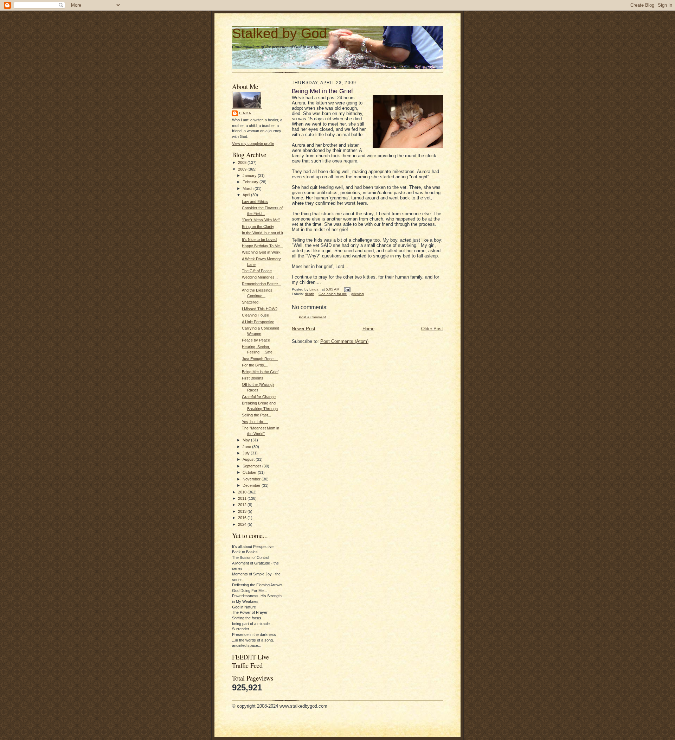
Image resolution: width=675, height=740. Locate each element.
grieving (357, 294)
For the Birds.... (255, 365)
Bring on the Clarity (258, 226)
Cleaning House (255, 315)
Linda (245, 113)
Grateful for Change (259, 397)
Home (368, 328)
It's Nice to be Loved (259, 239)
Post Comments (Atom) (344, 341)
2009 (243, 169)
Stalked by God (279, 33)
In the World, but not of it (262, 233)
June (247, 447)
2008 (243, 162)
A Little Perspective (258, 322)
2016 (243, 518)
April (247, 195)
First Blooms (252, 378)
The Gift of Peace (257, 271)
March (249, 188)
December (252, 485)
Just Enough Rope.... (260, 359)
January (250, 175)
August (249, 459)
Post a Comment (312, 317)
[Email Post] (347, 289)
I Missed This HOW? (259, 309)
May (247, 440)
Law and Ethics (255, 201)
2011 (243, 498)
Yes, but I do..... (255, 422)
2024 (243, 524)
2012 (243, 505)
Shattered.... (252, 302)
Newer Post (303, 328)
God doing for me (333, 294)
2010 (243, 492)
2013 (243, 511)
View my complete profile (253, 143)
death (309, 294)
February (251, 182)
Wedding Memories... (260, 277)
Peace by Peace (256, 340)
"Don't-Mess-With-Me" (261, 220)
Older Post (432, 328)
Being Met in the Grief (260, 372)
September (252, 466)
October (250, 472)
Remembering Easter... (261, 284)
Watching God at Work (261, 252)
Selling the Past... (256, 415)
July (247, 453)
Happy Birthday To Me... (262, 246)
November (252, 479)
